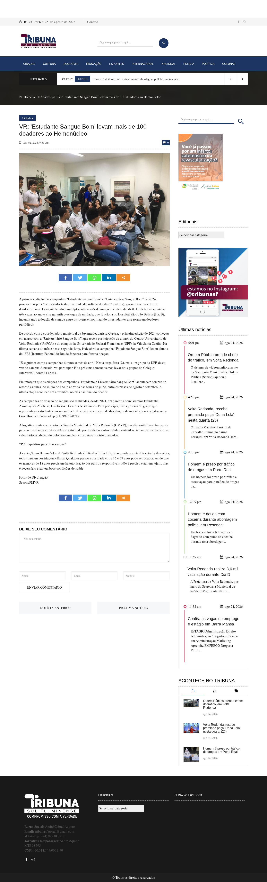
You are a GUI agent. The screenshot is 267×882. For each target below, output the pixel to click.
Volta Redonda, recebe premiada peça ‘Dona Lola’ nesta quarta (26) (211, 414)
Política (208, 63)
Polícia (188, 63)
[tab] (193, 691)
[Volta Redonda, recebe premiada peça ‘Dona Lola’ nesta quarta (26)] (191, 727)
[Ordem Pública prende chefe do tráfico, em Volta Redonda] (191, 703)
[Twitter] (80, 277)
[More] (123, 277)
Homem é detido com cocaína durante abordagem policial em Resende (212, 519)
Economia (71, 63)
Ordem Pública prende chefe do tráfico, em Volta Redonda (213, 357)
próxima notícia (133, 608)
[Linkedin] (109, 277)
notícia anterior (55, 608)
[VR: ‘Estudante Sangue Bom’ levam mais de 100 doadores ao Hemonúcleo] (94, 209)
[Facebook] (65, 277)
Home (27, 97)
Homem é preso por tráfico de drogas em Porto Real (211, 467)
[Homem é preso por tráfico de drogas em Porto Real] (191, 754)
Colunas (228, 63)
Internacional (143, 63)
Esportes (116, 63)
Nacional (169, 63)
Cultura (49, 63)
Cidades (29, 63)
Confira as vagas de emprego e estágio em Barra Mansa (213, 621)
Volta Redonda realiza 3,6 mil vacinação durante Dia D (212, 572)
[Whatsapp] (94, 277)
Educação (93, 63)
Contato (92, 22)
